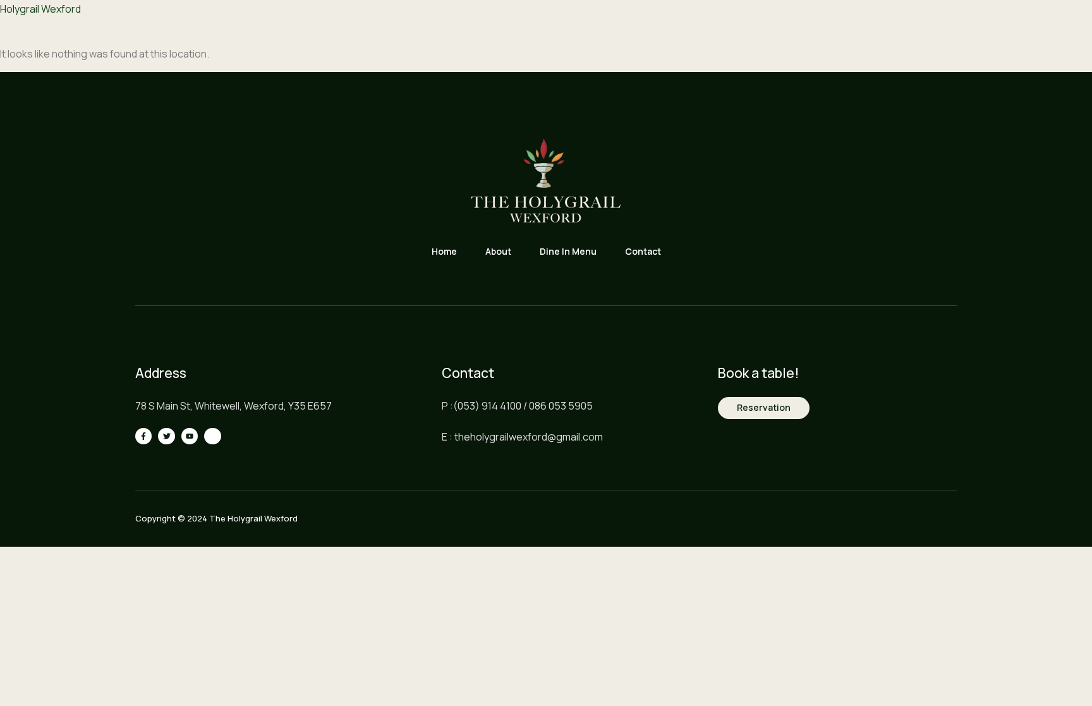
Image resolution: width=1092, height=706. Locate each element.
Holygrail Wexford (40, 9)
